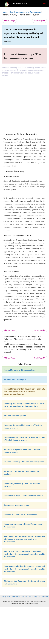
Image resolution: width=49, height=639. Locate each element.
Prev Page (10, 21)
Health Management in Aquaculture (25, 12)
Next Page (38, 21)
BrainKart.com (20, 3)
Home (4, 12)
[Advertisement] (24, 102)
